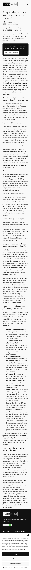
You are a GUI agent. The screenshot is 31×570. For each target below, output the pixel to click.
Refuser (15, 559)
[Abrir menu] (27, 4)
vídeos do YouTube (11, 174)
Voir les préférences (15, 563)
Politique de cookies (8, 567)
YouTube (5, 61)
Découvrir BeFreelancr (11, 52)
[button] (28, 535)
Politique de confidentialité (20, 567)
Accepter (15, 554)
